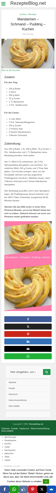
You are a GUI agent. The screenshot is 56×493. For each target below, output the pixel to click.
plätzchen (9, 453)
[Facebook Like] (23, 489)
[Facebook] (4, 489)
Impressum (13, 394)
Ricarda (30, 34)
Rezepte (32, 14)
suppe (7, 460)
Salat (6, 456)
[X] (42, 489)
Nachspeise (10, 450)
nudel (7, 447)
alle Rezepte (10, 437)
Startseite (12, 382)
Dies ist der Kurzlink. (11, 70)
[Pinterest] (32, 489)
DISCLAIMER (14, 406)
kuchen (23, 14)
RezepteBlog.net (28, 3)
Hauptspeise (10, 440)
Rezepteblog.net (36, 424)
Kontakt (12, 388)
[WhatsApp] (14, 489)
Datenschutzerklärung (18, 400)
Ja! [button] (46, 481)
